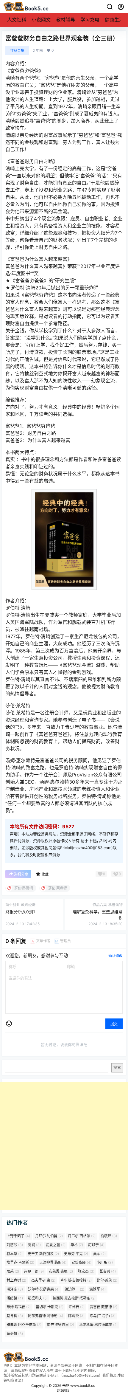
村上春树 (16, 1280)
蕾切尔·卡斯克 (49, 1307)
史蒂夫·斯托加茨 (43, 1253)
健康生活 (114, 20)
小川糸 (104, 1262)
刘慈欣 (15, 1244)
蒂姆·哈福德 (19, 1307)
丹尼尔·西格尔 (82, 1236)
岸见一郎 (34, 1271)
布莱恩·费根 (61, 1271)
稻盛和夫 (38, 1298)
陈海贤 (76, 1316)
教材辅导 (65, 20)
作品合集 (17, 50)
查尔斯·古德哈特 (76, 1280)
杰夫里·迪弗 (43, 1280)
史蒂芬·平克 (76, 1253)
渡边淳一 (74, 1289)
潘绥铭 (15, 1298)
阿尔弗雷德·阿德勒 (45, 1316)
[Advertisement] (64, 1146)
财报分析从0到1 (20, 911)
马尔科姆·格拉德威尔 (98, 1324)
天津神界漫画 (52, 1262)
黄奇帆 (15, 1333)
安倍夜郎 (81, 1262)
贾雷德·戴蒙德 (103, 1307)
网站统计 (64, 1390)
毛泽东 (15, 1289)
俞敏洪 (109, 1236)
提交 (114, 1024)
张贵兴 (107, 1271)
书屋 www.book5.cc (78, 1385)
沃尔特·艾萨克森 (44, 1289)
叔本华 (15, 1253)
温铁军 (97, 1289)
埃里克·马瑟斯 (20, 1262)
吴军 (99, 1253)
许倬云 (76, 1307)
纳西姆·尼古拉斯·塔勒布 (74, 1298)
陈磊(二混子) (102, 1316)
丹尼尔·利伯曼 (49, 1236)
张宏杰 (86, 1271)
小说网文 (41, 20)
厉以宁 (96, 1244)
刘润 (34, 1244)
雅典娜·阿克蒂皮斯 (24, 1324)
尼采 (13, 1271)
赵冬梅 (15, 1316)
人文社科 (16, 20)
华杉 (77, 1244)
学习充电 (89, 20)
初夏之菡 (55, 1244)
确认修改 (115, 955)
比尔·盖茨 (107, 1280)
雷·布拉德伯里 (60, 1324)
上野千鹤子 (18, 1236)
